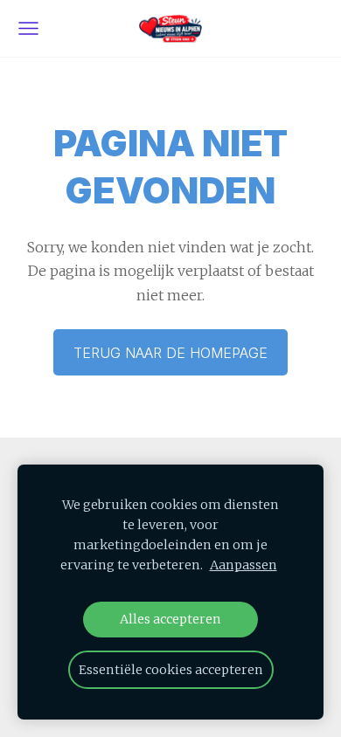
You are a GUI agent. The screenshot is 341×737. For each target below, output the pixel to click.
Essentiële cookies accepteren (171, 670)
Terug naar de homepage (170, 353)
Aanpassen (243, 565)
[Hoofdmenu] (28, 28)
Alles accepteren (170, 619)
